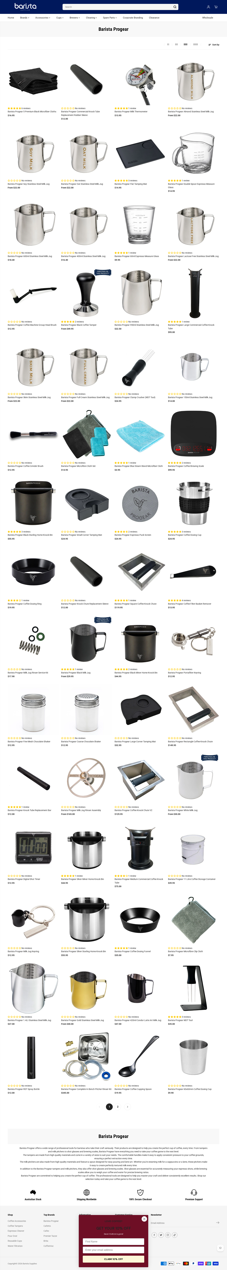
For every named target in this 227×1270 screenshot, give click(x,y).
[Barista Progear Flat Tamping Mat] (140, 151)
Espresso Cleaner (16, 1231)
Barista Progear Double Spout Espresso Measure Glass (191, 186)
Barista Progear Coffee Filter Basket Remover (189, 604)
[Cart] (215, 7)
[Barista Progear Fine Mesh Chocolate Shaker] (33, 709)
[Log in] (208, 7)
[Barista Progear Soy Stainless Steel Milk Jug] (33, 151)
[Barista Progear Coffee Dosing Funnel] (140, 919)
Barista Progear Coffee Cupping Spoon (133, 1089)
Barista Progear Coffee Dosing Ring (25, 604)
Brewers (74, 17)
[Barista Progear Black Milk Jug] (86, 640)
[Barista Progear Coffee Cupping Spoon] (140, 1057)
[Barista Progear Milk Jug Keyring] (33, 919)
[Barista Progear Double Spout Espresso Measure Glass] (193, 151)
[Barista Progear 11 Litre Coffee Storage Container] (193, 847)
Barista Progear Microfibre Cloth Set (78, 466)
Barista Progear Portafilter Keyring (184, 672)
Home (11, 17)
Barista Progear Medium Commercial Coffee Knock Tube (139, 881)
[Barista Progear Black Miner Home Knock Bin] (140, 640)
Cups (59, 17)
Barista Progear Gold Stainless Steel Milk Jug (82, 1020)
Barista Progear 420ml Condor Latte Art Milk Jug (138, 1020)
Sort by (215, 44)
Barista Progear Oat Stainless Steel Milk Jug (82, 184)
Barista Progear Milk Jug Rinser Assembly (81, 810)
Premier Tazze (50, 1236)
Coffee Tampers (15, 1226)
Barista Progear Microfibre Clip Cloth (185, 951)
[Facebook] (154, 1235)
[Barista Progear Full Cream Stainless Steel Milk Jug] (86, 365)
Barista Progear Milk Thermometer (131, 111)
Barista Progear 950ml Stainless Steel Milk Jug (137, 325)
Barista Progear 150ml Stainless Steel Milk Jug (190, 397)
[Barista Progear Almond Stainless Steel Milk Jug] (193, 79)
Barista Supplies (30, 1263)
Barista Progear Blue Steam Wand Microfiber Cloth (139, 466)
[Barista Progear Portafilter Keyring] (193, 640)
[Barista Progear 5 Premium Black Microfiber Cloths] (33, 79)
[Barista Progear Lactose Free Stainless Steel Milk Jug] (193, 224)
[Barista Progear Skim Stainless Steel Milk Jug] (33, 365)
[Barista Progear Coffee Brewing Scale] (193, 434)
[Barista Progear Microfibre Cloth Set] (86, 434)
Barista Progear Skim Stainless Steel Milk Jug (29, 397)
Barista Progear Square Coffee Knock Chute (135, 604)
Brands (24, 17)
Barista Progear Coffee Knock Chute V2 (133, 810)
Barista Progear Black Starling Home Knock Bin (30, 535)
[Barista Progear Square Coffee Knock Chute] (140, 571)
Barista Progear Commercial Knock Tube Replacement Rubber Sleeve (80, 113)
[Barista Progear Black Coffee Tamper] (86, 293)
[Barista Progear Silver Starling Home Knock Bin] (86, 919)
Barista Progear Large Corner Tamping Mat (135, 741)
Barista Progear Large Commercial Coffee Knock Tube (191, 327)
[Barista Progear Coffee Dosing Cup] (193, 503)
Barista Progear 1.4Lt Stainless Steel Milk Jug (29, 1020)
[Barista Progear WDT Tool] (193, 988)
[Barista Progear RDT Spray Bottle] (33, 1057)
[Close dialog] (144, 1219)
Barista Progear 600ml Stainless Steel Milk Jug (30, 256)
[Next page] (127, 1107)
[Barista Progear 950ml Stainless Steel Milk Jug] (140, 293)
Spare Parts (109, 17)
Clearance (154, 17)
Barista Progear (51, 1221)
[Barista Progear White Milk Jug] (193, 778)
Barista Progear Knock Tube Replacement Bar (29, 810)
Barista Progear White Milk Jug (183, 810)
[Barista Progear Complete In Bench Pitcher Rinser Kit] (86, 1057)
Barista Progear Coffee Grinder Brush (25, 466)
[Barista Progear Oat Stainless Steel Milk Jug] (86, 151)
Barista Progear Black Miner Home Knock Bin (136, 672)
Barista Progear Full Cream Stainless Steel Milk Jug (85, 397)
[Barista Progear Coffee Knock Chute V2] (140, 778)
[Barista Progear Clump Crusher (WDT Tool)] (140, 365)
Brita (46, 1241)
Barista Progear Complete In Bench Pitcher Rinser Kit (86, 1089)
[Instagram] (167, 1235)
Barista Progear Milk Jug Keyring (23, 951)
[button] (14, 108)
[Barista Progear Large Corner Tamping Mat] (140, 709)
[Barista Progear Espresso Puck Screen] (140, 503)
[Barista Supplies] (25, 7)
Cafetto (47, 1226)
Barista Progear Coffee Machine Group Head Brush (32, 325)
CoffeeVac (49, 1246)
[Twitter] (161, 1235)
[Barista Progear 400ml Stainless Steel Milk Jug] (86, 224)
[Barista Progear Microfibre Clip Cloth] (193, 919)
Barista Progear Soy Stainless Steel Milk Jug (29, 184)
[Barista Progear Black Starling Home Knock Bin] (33, 503)
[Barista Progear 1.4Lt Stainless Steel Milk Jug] (33, 988)
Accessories (42, 17)
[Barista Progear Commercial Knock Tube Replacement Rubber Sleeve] (86, 79)
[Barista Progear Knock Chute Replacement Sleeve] (86, 571)
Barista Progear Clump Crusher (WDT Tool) (135, 397)
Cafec (46, 1231)
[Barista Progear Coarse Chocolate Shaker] (86, 709)
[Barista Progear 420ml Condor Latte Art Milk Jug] (140, 988)
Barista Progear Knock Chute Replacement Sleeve (84, 604)
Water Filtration (15, 1246)
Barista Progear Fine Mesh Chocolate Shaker (29, 741)
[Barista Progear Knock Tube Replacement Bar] (33, 778)
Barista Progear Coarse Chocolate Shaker (81, 741)
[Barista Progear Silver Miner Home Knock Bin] (86, 847)
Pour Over (12, 1236)
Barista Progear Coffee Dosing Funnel (133, 951)
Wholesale (207, 17)
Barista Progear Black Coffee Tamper (79, 325)
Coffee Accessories (17, 1221)
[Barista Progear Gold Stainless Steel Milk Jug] (86, 988)
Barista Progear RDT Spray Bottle (24, 1089)
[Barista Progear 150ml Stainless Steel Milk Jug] (193, 365)
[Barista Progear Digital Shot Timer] (33, 847)
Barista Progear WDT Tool (180, 1020)
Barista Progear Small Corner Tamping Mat (81, 535)
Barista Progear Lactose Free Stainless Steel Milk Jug (193, 256)
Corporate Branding (133, 17)
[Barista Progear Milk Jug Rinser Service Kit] (33, 640)
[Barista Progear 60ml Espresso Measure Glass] (140, 224)
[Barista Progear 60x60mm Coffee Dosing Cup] (193, 1057)
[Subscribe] (217, 1223)
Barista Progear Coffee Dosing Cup (184, 535)
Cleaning (91, 17)
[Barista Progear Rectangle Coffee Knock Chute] (193, 709)
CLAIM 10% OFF (113, 1259)
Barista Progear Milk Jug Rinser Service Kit (28, 672)
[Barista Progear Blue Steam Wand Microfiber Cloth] (140, 434)
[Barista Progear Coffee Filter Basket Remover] (193, 571)
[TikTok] (174, 1235)
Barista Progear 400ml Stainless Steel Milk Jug (83, 256)
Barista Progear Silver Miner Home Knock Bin (82, 879)
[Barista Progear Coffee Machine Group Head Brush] (33, 293)
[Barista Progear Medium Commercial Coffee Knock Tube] (140, 847)
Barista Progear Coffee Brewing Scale (186, 466)
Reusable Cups (15, 1241)
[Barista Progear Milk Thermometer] (140, 79)
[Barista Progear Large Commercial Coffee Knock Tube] (193, 293)
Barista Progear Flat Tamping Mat (131, 184)
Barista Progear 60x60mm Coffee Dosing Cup (190, 1089)
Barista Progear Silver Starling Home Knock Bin (83, 951)
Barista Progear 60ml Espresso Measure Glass (137, 256)
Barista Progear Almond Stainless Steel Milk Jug (191, 111)
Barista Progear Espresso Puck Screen (133, 535)
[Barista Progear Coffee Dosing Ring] (33, 571)
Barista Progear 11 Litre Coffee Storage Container (192, 879)
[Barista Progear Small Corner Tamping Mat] (86, 503)
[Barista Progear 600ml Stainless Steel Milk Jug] (33, 224)
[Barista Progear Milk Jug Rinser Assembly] (86, 778)
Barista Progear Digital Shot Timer (24, 879)
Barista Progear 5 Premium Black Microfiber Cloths (32, 111)
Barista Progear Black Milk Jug (75, 672)
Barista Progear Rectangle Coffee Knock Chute (190, 741)
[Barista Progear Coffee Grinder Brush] (33, 434)
